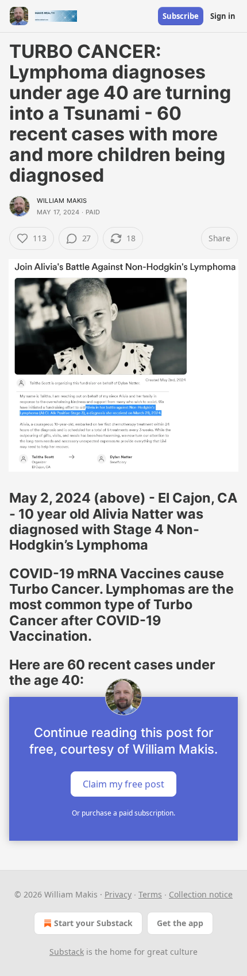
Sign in (223, 16)
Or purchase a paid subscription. (123, 813)
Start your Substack (93, 923)
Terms (150, 894)
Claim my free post (123, 784)
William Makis (62, 201)
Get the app (180, 923)
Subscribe (181, 16)
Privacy (118, 894)
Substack (66, 951)
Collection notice (201, 894)
